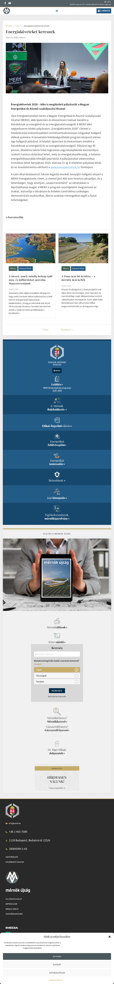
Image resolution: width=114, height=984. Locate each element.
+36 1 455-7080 (18, 831)
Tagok (39, 669)
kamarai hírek (25, 268)
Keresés (57, 690)
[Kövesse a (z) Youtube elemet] (9, 3)
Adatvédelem (12, 857)
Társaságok (41, 675)
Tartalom (40, 681)
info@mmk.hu (15, 823)
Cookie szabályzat (55, 980)
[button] (109, 936)
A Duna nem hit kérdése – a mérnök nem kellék (78, 278)
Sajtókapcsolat (14, 899)
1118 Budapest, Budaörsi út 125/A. (29, 840)
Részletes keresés (57, 696)
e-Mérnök (105, 10)
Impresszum (11, 904)
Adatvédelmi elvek (14, 914)
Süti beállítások (57, 972)
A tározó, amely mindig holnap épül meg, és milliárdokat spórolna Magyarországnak (30, 280)
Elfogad (57, 956)
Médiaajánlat (12, 909)
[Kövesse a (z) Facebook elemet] (5, 3)
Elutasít (57, 964)
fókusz (22, 37)
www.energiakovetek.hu (65, 167)
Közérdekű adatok (15, 862)
